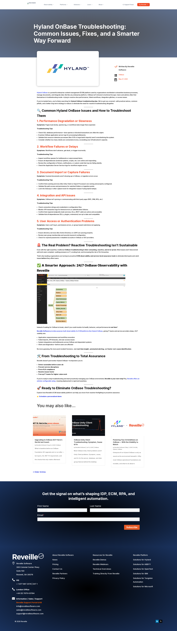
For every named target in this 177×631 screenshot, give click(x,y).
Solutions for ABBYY (142, 564)
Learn (89, 4)
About (100, 4)
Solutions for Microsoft (143, 586)
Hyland (115, 449)
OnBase (121, 75)
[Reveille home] (31, 5)
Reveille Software (41, 445)
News (54, 560)
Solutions (77, 4)
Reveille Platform (140, 555)
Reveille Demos (99, 560)
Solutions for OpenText (143, 569)
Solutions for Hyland (142, 560)
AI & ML (135, 447)
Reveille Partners (59, 573)
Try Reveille (142, 4)
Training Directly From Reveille (106, 573)
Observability (48, 4)
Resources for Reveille (102, 555)
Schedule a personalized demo (50, 396)
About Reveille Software (63, 555)
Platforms (63, 4)
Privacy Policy (58, 578)
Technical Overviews (102, 569)
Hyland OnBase (42, 92)
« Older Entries (39, 472)
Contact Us (57, 569)
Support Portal (129, 4)
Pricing (55, 564)
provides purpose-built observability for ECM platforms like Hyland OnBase (70, 331)
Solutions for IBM (140, 573)
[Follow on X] (160, 621)
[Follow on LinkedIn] (157, 621)
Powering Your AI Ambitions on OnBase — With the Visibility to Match (125, 442)
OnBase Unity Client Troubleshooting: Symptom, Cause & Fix (88, 442)
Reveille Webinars (100, 564)
